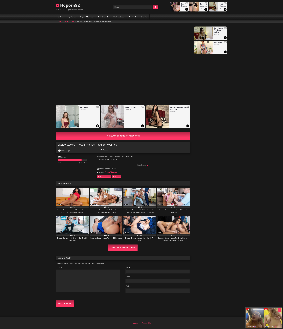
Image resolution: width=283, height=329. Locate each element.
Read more (141, 165)
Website (129, 286)
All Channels (104, 17)
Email (128, 277)
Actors (73, 17)
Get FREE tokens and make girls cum (179, 108)
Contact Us (146, 323)
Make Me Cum (84, 107)
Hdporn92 (69, 5)
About (104, 150)
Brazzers (118, 177)
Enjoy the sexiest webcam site (203, 5)
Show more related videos (123, 248)
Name (128, 267)
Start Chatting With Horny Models (184, 5)
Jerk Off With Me (130, 107)
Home (62, 17)
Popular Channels (86, 17)
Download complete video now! (124, 136)
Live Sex (144, 17)
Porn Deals (132, 17)
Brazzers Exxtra (69, 21)
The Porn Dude (118, 17)
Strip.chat (184, 8)
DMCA (135, 323)
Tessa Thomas (111, 172)
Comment (59, 267)
